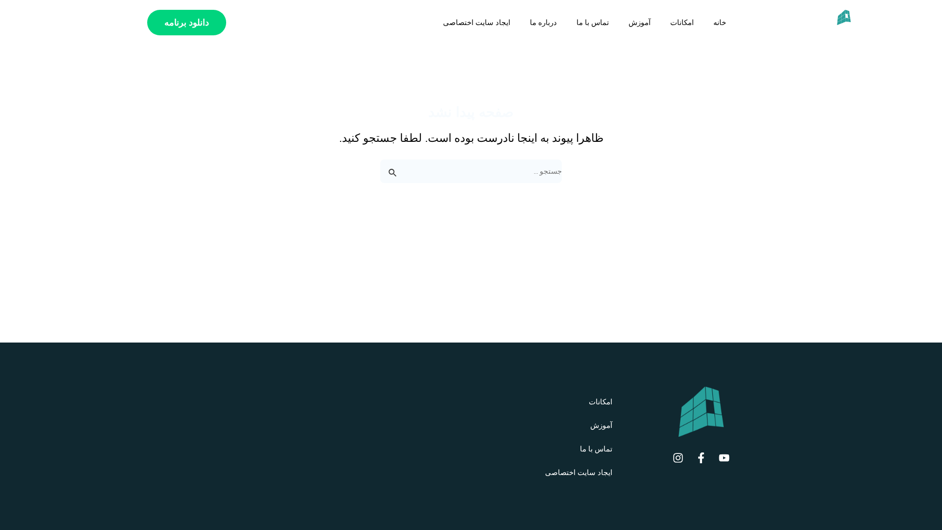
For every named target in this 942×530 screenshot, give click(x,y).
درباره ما (543, 22)
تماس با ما (592, 22)
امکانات (682, 22)
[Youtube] (724, 457)
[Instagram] (678, 457)
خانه (719, 22)
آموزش (639, 22)
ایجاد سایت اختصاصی (476, 22)
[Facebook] (701, 457)
